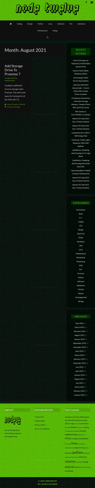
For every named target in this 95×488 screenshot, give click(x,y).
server (76, 457)
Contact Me (39, 417)
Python (40, 24)
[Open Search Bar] (47, 37)
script (66, 457)
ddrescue (72, 431)
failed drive (80, 434)
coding (86, 427)
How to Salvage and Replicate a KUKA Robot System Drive (80, 63)
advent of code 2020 (75, 417)
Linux (50, 24)
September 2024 (79, 343)
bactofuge (68, 427)
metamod (67, 448)
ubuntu (77, 467)
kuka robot (68, 444)
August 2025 (79, 335)
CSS (80, 226)
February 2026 (79, 331)
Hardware (81, 24)
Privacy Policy (40, 425)
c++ (81, 427)
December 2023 (79, 347)
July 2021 (79, 383)
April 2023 (79, 351)
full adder (75, 438)
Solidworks (81, 285)
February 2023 (79, 359)
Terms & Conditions (42, 429)
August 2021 (79, 379)
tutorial (69, 466)
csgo (68, 431)
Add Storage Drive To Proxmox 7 (14, 70)
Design (30, 24)
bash (73, 427)
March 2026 (79, 327)
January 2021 (79, 395)
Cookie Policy (40, 421)
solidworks (82, 457)
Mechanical (80, 257)
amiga (71, 423)
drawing (82, 431)
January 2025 (79, 339)
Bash (81, 214)
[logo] (13, 424)
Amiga (55, 31)
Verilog (81, 301)
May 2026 (80, 323)
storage (17, 107)
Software (60, 24)
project (87, 448)
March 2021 (79, 387)
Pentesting (81, 262)
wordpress (69, 471)
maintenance (81, 444)
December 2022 (79, 363)
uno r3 (83, 467)
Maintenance (43, 31)
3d (66, 417)
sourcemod (79, 462)
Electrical (80, 234)
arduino (76, 423)
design (77, 431)
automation (84, 423)
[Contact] (91, 2)
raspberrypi (86, 453)
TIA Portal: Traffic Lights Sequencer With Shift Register (80, 143)
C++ (80, 218)
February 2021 (79, 391)
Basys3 (78, 427)
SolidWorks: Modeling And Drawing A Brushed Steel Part (81, 163)
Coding (19, 24)
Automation (80, 210)
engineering (71, 434)
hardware (84, 438)
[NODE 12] (47, 8)
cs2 (66, 431)
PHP (80, 265)
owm (72, 448)
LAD (80, 246)
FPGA (81, 238)
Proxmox (15, 104)
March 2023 (79, 355)
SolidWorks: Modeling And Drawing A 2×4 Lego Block (80, 153)
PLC (71, 24)
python (77, 452)
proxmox (10, 107)
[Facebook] (86, 2)
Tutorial (22, 104)
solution (70, 461)
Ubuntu (81, 293)
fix (84, 434)
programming (79, 447)
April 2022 (79, 371)
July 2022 (79, 367)
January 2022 (79, 375)
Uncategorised (80, 297)
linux (74, 443)
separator (71, 457)
